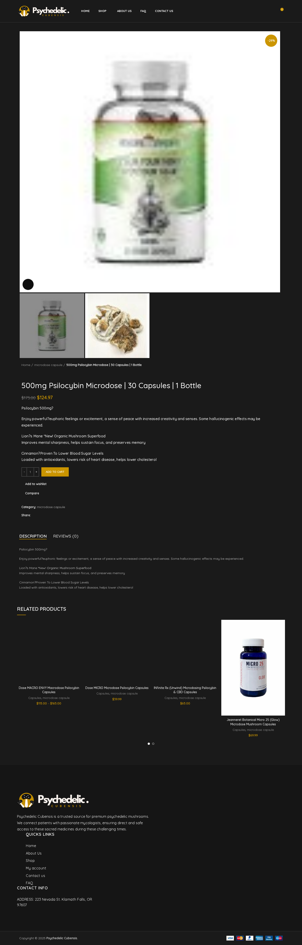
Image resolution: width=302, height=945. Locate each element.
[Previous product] (272, 374)
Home (25, 365)
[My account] (264, 11)
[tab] (33, 536)
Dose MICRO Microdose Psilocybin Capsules (117, 688)
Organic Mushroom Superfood (69, 568)
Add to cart (55, 471)
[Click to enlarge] (28, 284)
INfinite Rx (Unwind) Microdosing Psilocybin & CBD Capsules (185, 690)
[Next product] (280, 374)
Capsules (34, 698)
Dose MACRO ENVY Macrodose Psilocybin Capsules (49, 690)
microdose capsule (48, 365)
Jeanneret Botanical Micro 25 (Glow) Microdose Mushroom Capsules (253, 722)
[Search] (256, 11)
